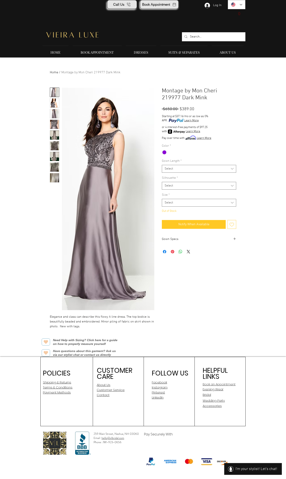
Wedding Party (214, 400)
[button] (236, 13)
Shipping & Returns (57, 382)
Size (166, 195)
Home (54, 72)
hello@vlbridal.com (113, 438)
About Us (103, 385)
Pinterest (158, 392)
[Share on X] (188, 251)
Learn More (191, 120)
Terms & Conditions (57, 387)
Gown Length (172, 161)
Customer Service (111, 390)
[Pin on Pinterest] (172, 251)
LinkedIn (158, 397)
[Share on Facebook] (164, 251)
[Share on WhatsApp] (180, 251)
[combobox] (199, 169)
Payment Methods (57, 392)
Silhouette (170, 178)
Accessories (212, 406)
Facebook (159, 382)
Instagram (159, 387)
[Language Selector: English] (236, 4)
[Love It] (46, 342)
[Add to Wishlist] (231, 224)
